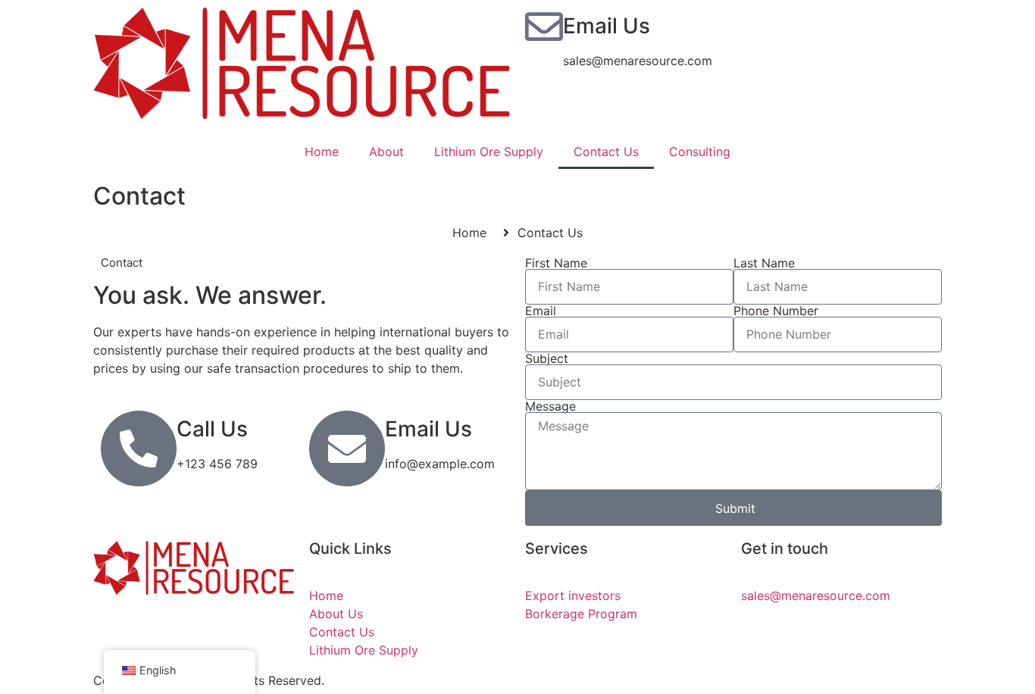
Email (540, 311)
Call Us (212, 429)
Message (550, 406)
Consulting (699, 151)
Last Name (764, 263)
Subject (546, 358)
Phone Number (775, 311)
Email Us (606, 26)
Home (322, 151)
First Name (556, 263)
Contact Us (606, 151)
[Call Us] (139, 448)
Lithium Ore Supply (488, 151)
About (386, 151)
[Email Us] (544, 26)
